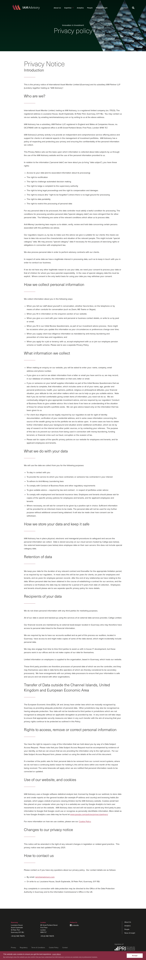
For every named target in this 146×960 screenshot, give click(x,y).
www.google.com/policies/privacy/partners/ (89, 814)
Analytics (80, 8)
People (90, 8)
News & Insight (101, 8)
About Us (57, 8)
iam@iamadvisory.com (45, 877)
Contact (125, 8)
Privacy (13, 948)
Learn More (56, 954)
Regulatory (23, 948)
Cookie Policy (85, 821)
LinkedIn (75, 925)
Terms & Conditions (38, 948)
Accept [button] (134, 955)
